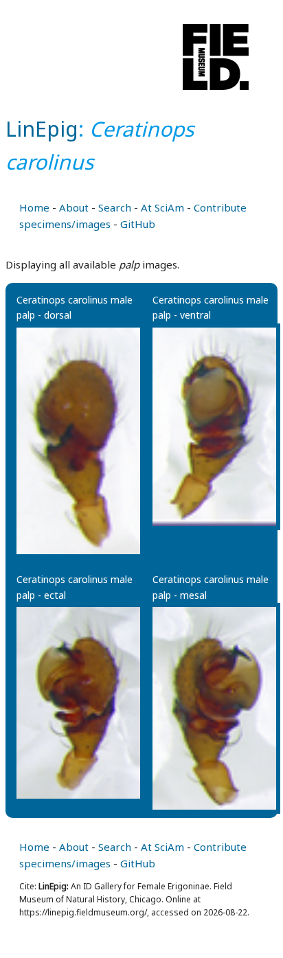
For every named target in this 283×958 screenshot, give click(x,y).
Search (114, 207)
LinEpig (41, 129)
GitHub (137, 224)
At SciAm (162, 207)
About (74, 207)
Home (34, 207)
